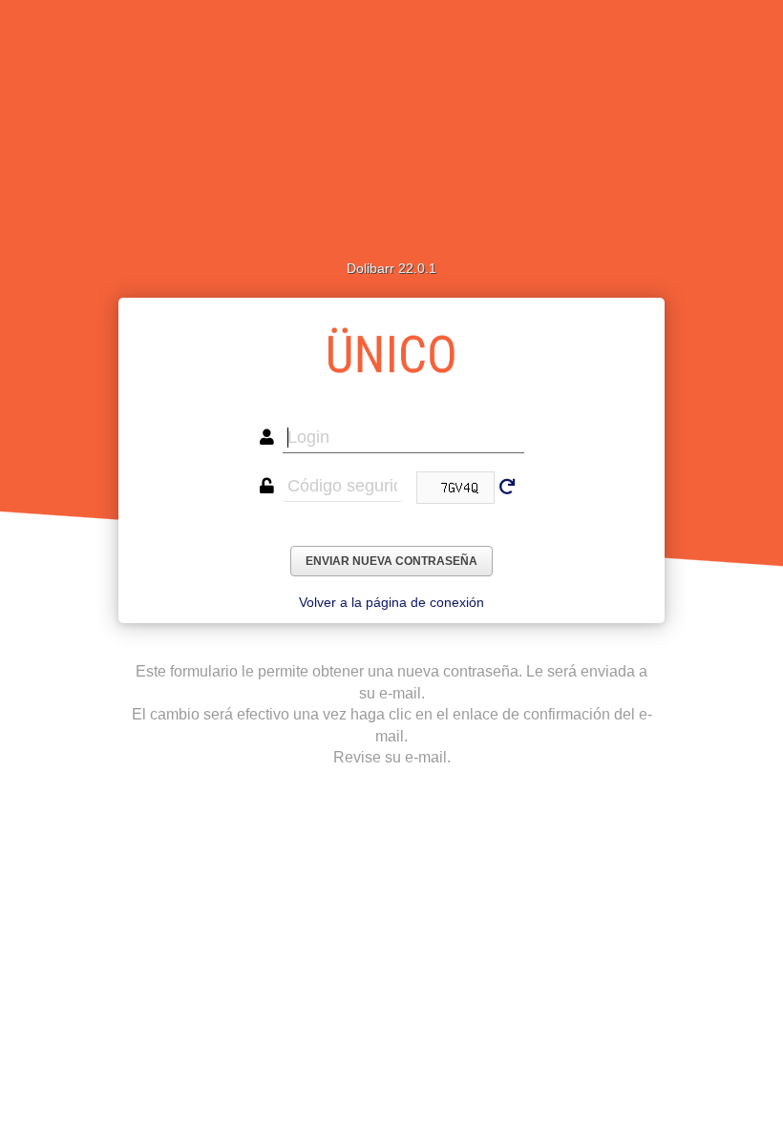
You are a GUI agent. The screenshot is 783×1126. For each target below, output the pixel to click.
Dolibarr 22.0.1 (391, 268)
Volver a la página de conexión (391, 602)
